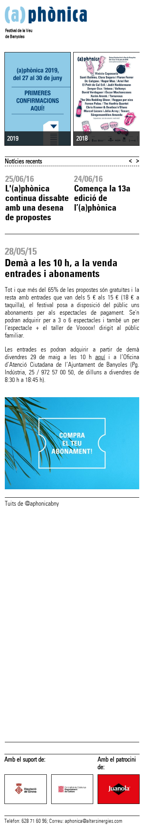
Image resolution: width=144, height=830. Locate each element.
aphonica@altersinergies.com (93, 821)
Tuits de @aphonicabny (32, 503)
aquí (100, 357)
